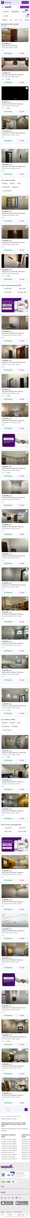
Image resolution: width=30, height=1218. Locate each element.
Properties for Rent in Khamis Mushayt (10, 1158)
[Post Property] (18, 7)
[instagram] (2, 1198)
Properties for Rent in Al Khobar (9, 1146)
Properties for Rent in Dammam (9, 1150)
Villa (11, 20)
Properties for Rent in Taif (7, 1152)
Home (2, 1116)
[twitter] (20, 1198)
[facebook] (9, 1198)
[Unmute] (27, 320)
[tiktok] (5, 1198)
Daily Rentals (15, 11)
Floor (21, 20)
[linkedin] (13, 1198)
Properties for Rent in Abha (8, 1156)
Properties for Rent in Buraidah (9, 1154)
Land (16, 20)
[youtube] (16, 1198)
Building (27, 20)
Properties (6, 11)
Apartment (4, 20)
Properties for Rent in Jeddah (8, 1141)
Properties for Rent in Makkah (8, 1143)
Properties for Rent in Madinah (9, 1148)
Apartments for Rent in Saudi (13, 1116)
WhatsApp (9, 53)
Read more (3, 1130)
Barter (25, 11)
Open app (25, 2)
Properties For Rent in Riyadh (8, 1139)
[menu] (2, 7)
